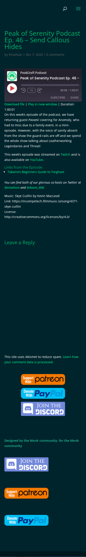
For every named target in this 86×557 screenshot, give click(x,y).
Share (74, 97)
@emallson (12, 187)
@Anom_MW (35, 187)
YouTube (36, 160)
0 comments (55, 54)
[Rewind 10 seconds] (23, 90)
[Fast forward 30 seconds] (39, 90)
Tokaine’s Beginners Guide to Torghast (35, 172)
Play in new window (42, 104)
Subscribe (57, 97)
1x (31, 90)
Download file (14, 104)
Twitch (65, 154)
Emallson (15, 54)
